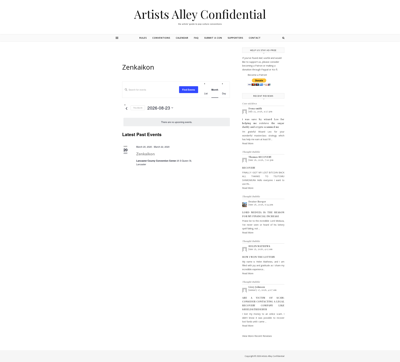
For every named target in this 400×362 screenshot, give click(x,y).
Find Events (188, 89)
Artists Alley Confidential (200, 14)
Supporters (235, 37)
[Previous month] (126, 108)
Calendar (182, 37)
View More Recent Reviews (257, 335)
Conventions (161, 37)
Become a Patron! (257, 74)
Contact (255, 37)
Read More (247, 143)
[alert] (176, 122)
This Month (137, 107)
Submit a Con (213, 37)
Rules (143, 37)
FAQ (196, 37)
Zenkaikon (145, 153)
